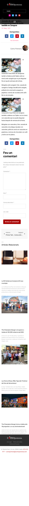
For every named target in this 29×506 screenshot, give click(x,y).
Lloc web (5, 212)
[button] (6, 36)
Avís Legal (9, 442)
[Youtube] (19, 15)
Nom (5, 193)
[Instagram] (10, 15)
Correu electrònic (8, 202)
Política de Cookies (17, 442)
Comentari (6, 171)
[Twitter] (13, 15)
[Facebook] (16, 15)
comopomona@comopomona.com (16, 451)
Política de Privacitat (14, 444)
